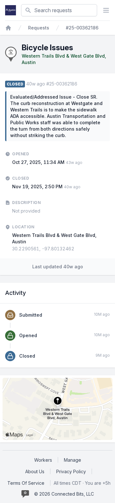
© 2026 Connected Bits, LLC (64, 494)
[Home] (8, 28)
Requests (38, 27)
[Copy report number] (80, 84)
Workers (43, 460)
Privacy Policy (71, 471)
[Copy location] (78, 249)
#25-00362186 (82, 27)
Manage (72, 460)
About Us (34, 471)
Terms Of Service (25, 483)
